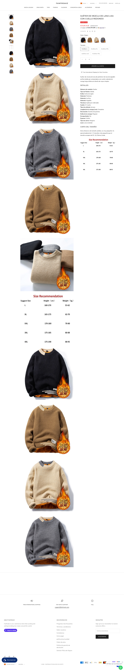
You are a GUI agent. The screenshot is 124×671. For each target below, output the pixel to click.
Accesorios (88, 7)
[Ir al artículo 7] (11, 53)
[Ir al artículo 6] (11, 47)
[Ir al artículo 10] (11, 71)
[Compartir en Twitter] (90, 31)
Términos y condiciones (64, 627)
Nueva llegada (28, 7)
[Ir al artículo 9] (11, 65)
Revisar (97, 7)
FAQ (92, 604)
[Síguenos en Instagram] (9, 656)
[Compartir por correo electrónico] (94, 31)
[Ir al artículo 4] (11, 35)
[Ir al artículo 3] (11, 29)
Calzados (64, 7)
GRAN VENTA (40, 7)
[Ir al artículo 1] (11, 17)
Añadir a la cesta (98, 66)
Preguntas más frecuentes (65, 624)
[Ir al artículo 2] (11, 23)
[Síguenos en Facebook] (5, 656)
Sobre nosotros (61, 630)
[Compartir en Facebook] (87, 31)
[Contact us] (121, 668)
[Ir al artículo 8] (11, 59)
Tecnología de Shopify (57, 664)
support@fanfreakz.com (62, 607)
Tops (48, 7)
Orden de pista (61, 642)
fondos (55, 7)
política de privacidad (63, 639)
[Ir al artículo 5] (11, 41)
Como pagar (60, 636)
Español (92, 3)
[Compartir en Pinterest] (92, 31)
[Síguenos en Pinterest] (14, 656)
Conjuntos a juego (76, 7)
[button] (97, 28)
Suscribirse (102, 636)
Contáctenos (60, 633)
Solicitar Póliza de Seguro (64, 650)
